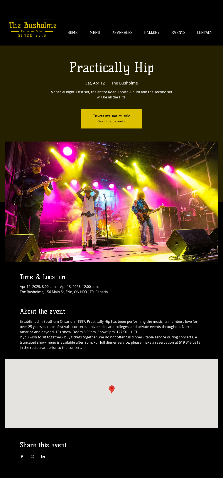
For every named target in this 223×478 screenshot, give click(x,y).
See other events (111, 121)
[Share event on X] (32, 456)
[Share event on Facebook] (22, 456)
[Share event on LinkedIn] (43, 456)
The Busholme (33, 25)
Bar (41, 31)
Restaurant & (29, 31)
